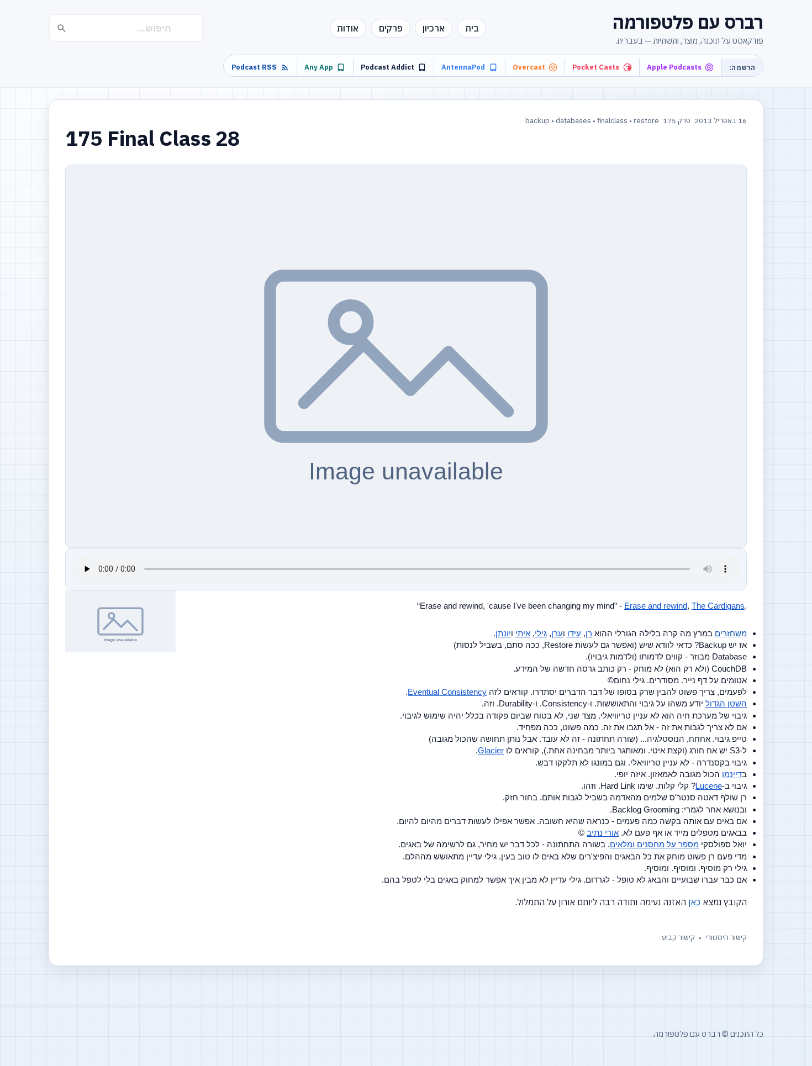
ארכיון (434, 28)
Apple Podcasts (674, 67)
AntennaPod (463, 67)
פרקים (391, 28)
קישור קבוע (678, 937)
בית (472, 28)
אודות (347, 28)
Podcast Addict (387, 67)
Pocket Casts (595, 67)
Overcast (529, 67)
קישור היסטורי (726, 937)
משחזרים (731, 633)
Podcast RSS (254, 67)
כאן (694, 901)
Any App (318, 67)
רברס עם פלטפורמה (688, 22)
